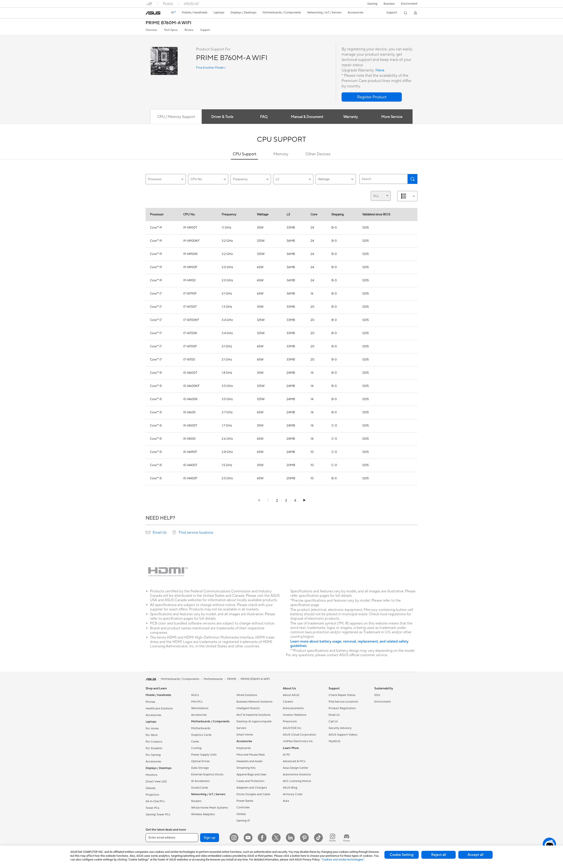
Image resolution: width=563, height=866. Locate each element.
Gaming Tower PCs (158, 814)
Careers (288, 701)
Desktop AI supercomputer (254, 721)
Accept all (475, 855)
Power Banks (244, 801)
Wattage (324, 179)
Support (205, 30)
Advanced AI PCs (294, 761)
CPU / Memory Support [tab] (176, 117)
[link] (153, 13)
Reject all (438, 855)
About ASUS (291, 695)
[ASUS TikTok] (318, 837)
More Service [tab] (391, 117)
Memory (280, 154)
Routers (196, 801)
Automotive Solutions (297, 774)
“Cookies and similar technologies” (342, 859)
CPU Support (244, 154)
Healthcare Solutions (159, 708)
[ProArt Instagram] (332, 837)
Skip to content (148, 13)
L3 (277, 179)
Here (379, 70)
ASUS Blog (290, 787)
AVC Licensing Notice (297, 781)
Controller (243, 807)
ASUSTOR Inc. (292, 728)
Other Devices (318, 154)
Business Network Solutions (254, 701)
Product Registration (342, 708)
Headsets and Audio (249, 761)
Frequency (240, 179)
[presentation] (148, 532)
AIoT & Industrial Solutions (253, 715)
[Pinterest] (304, 837)
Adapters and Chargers (251, 787)
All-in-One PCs (155, 801)
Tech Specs (170, 30)
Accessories (153, 715)
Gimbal (241, 814)
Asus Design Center (295, 768)
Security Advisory (340, 728)
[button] (372, 3)
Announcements (293, 708)
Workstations (199, 708)
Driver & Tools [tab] (222, 117)
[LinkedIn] (290, 837)
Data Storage (200, 768)
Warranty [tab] (350, 117)
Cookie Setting (401, 855)
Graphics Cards (201, 735)
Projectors (152, 794)
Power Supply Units (204, 754)
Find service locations (196, 532)
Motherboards (200, 728)
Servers (241, 728)
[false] (372, 97)
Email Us (159, 532)
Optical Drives (200, 761)
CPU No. (196, 179)
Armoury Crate (292, 794)
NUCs (195, 695)
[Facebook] (262, 837)
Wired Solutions (246, 695)
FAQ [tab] (263, 117)
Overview (151, 30)
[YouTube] (248, 837)
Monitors (151, 775)
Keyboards (243, 748)
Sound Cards (199, 787)
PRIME (231, 679)
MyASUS (334, 741)
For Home (152, 728)
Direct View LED (156, 781)
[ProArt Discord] (346, 837)
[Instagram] (234, 837)
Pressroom (290, 721)
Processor (155, 179)
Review (189, 30)
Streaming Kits (246, 768)
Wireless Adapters (203, 814)
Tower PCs (152, 808)
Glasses (150, 788)
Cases (195, 741)
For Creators (154, 741)
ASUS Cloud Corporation (299, 734)
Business (389, 3)
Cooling (196, 748)
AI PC (286, 754)
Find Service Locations (343, 701)
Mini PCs (197, 701)
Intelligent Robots (248, 708)
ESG (377, 695)
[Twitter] (276, 837)
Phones (150, 702)
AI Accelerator (200, 781)
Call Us (333, 721)
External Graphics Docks (207, 774)
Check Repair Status (342, 695)
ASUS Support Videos (343, 734)
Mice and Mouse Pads (250, 754)
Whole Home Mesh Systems (209, 807)
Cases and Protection (250, 781)
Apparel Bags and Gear (251, 774)
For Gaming (153, 755)
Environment (409, 3)
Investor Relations (294, 715)
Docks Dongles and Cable (253, 794)
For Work (152, 735)
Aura (286, 801)
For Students (154, 748)
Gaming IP (243, 820)
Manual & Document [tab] (307, 117)
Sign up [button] (210, 837)
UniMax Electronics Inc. (298, 741)
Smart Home (244, 734)
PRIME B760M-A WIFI (168, 23)
